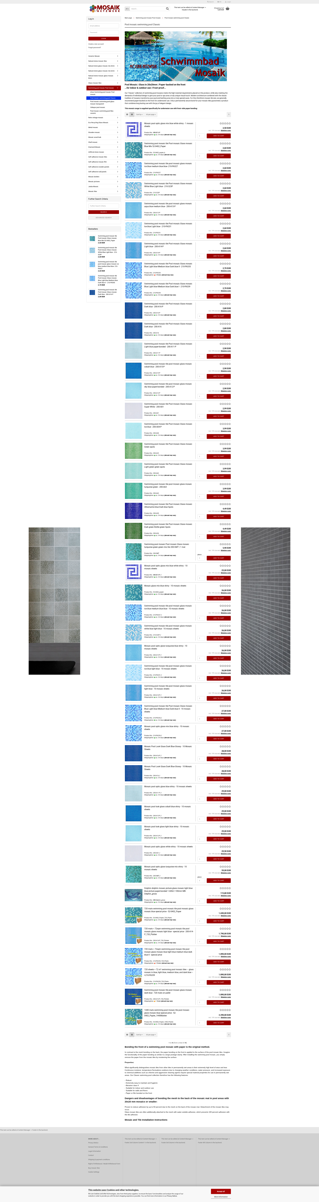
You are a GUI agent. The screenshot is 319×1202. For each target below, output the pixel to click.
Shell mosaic (92, 142)
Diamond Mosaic (94, 147)
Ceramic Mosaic (94, 56)
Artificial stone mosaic (96, 152)
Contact (91, 1155)
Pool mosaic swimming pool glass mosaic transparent (102, 103)
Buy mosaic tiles (94, 1168)
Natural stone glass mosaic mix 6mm (101, 71)
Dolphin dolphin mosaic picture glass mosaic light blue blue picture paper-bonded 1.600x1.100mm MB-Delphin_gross (168, 891)
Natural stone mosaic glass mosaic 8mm (100, 77)
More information (221, 1197)
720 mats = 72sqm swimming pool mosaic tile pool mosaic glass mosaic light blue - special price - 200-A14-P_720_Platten (168, 931)
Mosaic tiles (92, 191)
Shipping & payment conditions (99, 1159)
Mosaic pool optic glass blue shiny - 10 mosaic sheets (168, 786)
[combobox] (139, 114)
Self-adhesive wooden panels (98, 167)
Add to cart (218, 136)
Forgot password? (94, 47)
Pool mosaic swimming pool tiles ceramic (101, 112)
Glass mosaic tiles (94, 83)
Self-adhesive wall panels (97, 172)
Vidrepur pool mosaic (97, 107)
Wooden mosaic (94, 132)
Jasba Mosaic (93, 186)
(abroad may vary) (170, 135)
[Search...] (167, 9)
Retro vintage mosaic (95, 117)
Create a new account (96, 44)
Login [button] (228, 2)
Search (103, 212)
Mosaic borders (93, 177)
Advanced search (104, 218)
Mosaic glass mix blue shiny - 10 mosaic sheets (165, 586)
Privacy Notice (172, 1196)
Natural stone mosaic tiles (97, 61)
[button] (219, 2)
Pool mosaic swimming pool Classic (103, 98)
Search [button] (211, 2)
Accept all (221, 1191)
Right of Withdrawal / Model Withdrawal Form (104, 1164)
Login (103, 38)
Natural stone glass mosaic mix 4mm (101, 66)
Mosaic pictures (94, 181)
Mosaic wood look (94, 137)
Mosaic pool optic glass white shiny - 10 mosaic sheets (168, 846)
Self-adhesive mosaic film (97, 162)
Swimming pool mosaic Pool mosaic (101, 88)
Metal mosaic (93, 127)
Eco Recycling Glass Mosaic (98, 122)
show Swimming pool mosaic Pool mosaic (102, 93)
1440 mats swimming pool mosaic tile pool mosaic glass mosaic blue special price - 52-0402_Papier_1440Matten (166, 1013)
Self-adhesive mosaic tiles (97, 157)
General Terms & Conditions (98, 1147)
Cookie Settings (93, 1172)
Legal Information (94, 1151)
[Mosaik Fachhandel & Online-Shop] (104, 9)
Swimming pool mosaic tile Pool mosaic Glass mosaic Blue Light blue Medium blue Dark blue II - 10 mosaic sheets (168, 709)
